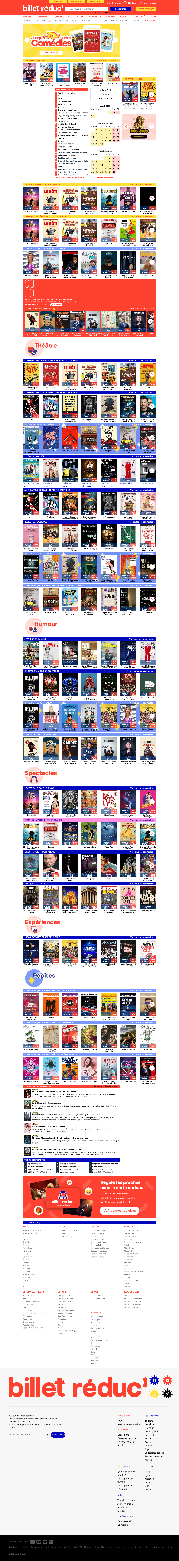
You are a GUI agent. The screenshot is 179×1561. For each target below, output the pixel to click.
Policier (26, 1283)
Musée (126, 1295)
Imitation (127, 1268)
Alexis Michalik (125, 1503)
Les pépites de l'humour (125, 1487)
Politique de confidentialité (43, 1547)
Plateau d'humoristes (132, 1242)
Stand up (127, 1245)
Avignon (57, 20)
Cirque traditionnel (98, 1295)
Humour (58, 16)
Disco (60, 1334)
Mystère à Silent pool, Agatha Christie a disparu (52, 1138)
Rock (59, 1325)
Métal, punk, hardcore (66, 1313)
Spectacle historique (99, 1251)
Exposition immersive (132, 1301)
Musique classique (65, 1295)
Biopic (25, 1254)
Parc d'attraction (97, 1328)
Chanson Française (65, 1301)
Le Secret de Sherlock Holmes (44, 1149)
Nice (127, 20)
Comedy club (129, 1233)
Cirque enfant (28, 1322)
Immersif (94, 1360)
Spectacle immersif (98, 1254)
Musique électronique (66, 1310)
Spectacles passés (154, 1452)
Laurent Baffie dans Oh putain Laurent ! (48, 1115)
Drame (26, 1239)
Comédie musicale (98, 1230)
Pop (59, 1328)
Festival (61, 1322)
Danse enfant (28, 1307)
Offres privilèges (146, 8)
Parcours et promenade (100, 1340)
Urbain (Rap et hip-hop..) (67, 1331)
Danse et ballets (97, 1245)
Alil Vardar (122, 1507)
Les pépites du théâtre (125, 1480)
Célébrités (27, 1271)
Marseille (149, 1478)
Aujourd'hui (105, 90)
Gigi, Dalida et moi (40, 1126)
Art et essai (27, 1260)
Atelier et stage (97, 1316)
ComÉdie (43, 16)
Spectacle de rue (97, 1257)
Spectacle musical (98, 1239)
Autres (148, 1459)
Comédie (149, 1424)
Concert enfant (29, 1304)
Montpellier (116, 20)
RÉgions (151, 20)
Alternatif (127, 1274)
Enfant (110, 16)
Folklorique (62, 1319)
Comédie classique (65, 1236)
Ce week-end (124, 1521)
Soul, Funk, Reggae (65, 1316)
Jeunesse (26, 1277)
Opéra (93, 1236)
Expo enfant (27, 1316)
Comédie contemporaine (67, 1230)
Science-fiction (28, 1257)
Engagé (26, 1280)
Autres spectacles (154, 1456)
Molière (121, 1510)
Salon (93, 1352)
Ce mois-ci (122, 1524)
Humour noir (129, 1257)
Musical (26, 1265)
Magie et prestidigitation (100, 1248)
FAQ (119, 1420)
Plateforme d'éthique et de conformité (119, 1547)
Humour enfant (29, 1298)
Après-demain (105, 98)
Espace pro (123, 1434)
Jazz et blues (62, 1307)
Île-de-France (41, 20)
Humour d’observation (133, 1254)
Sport (93, 1343)
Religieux (61, 1304)
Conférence (95, 1334)
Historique (27, 1251)
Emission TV (95, 1322)
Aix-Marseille (72, 20)
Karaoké (94, 1355)
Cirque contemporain (99, 1298)
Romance (26, 1245)
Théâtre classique (30, 1233)
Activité (140, 16)
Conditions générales (19, 1547)
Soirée (93, 1331)
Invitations (76, 1)
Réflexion (26, 1268)
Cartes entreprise (126, 1438)
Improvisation (129, 1239)
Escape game (96, 1319)
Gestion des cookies (162, 1547)
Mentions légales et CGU (70, 1547)
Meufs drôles (129, 1251)
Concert (125, 16)
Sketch (126, 1265)
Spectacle (95, 16)
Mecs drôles (129, 1248)
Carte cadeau (58, 1)
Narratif (127, 1277)
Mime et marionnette (99, 1242)
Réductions (95, 1)
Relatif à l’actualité (131, 1280)
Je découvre (56, 304)
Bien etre (94, 1358)
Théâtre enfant (29, 1295)
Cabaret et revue (97, 1233)
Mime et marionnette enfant (34, 1313)
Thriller (26, 1286)
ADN (34, 1091)
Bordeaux (86, 20)
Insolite (93, 1363)
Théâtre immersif (30, 1274)
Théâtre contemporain (32, 1230)
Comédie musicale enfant (33, 1301)
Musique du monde (65, 1298)
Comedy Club (76, 16)
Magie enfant (28, 1310)
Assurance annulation (129, 1424)
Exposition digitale (131, 1307)
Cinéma (94, 1325)
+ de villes (138, 20)
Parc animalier (96, 1346)
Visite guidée (96, 1337)
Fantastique (27, 1248)
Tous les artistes (126, 1500)
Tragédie (26, 1242)
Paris (26, 20)
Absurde (127, 1262)
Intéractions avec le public (134, 1271)
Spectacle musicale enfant (33, 1328)
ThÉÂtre (28, 16)
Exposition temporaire (132, 1304)
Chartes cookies (91, 1547)
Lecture (26, 1262)
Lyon (104, 20)
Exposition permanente (133, 1298)
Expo (153, 16)
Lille (96, 20)
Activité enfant (28, 1325)
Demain (105, 94)
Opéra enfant (28, 1319)
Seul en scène (28, 1236)
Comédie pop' (63, 1233)
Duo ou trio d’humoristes (133, 1236)
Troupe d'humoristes (132, 1230)
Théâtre (149, 1420)
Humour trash (129, 1260)
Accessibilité (145, 1547)
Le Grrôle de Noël (39, 1103)
